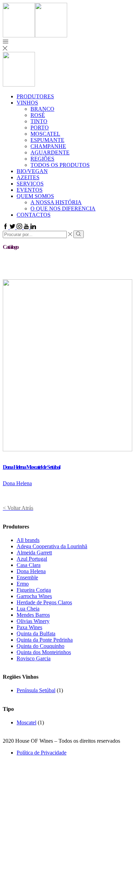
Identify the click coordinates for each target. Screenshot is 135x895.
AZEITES (28, 177)
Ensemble (27, 577)
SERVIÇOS (30, 184)
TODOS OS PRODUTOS (60, 165)
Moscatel (26, 722)
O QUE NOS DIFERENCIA (63, 208)
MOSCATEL (45, 134)
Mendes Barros (33, 615)
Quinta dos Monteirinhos (44, 652)
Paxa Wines (29, 627)
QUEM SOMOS (35, 196)
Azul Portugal (32, 559)
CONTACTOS (34, 215)
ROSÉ (37, 115)
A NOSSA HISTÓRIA (56, 202)
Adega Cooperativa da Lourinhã (52, 546)
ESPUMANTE (47, 140)
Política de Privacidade (41, 753)
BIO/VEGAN (32, 171)
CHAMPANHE (48, 146)
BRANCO (42, 109)
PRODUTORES (35, 96)
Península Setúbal (36, 690)
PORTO (39, 127)
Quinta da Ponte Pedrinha (45, 640)
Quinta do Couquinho (40, 646)
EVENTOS (30, 190)
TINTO (38, 121)
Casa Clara (28, 565)
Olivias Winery (33, 621)
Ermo (23, 584)
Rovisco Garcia (34, 658)
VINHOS (27, 103)
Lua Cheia (28, 609)
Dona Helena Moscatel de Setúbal (31, 467)
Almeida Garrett (34, 552)
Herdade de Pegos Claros (44, 602)
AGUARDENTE (50, 152)
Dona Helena (17, 483)
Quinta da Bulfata (36, 633)
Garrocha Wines (34, 596)
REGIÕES (42, 159)
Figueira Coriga (34, 590)
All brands (28, 540)
